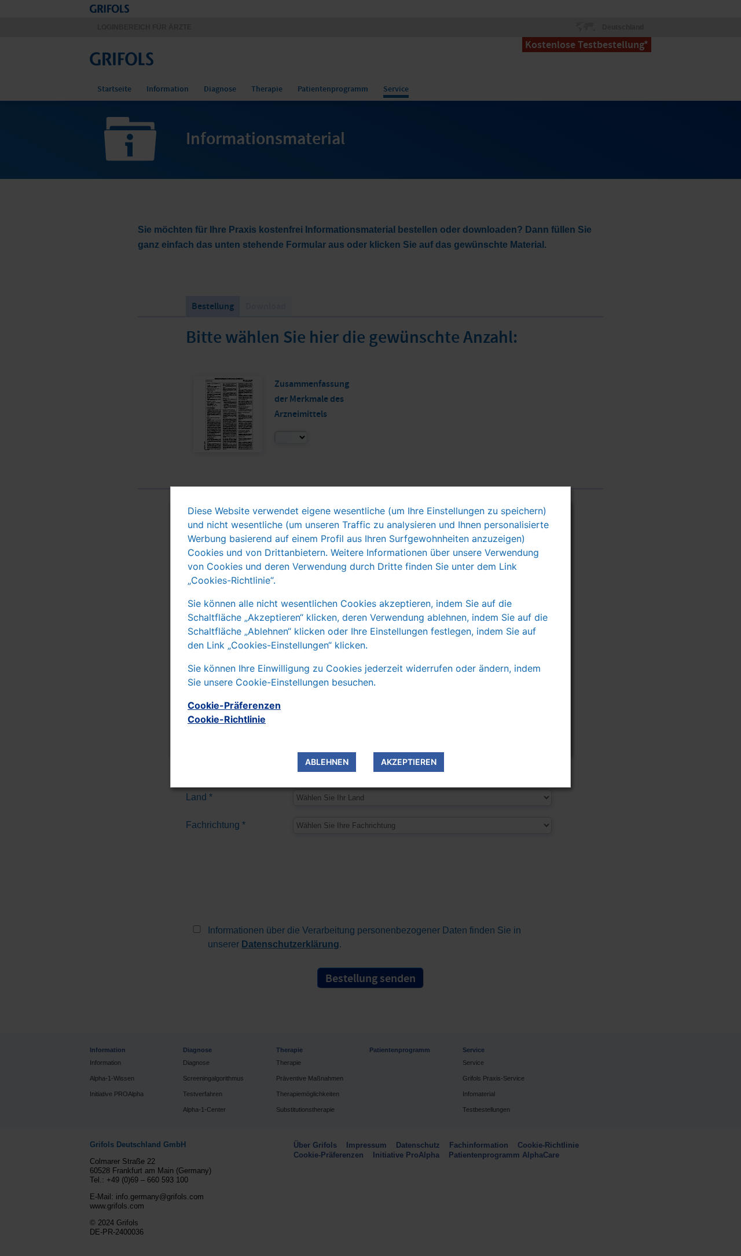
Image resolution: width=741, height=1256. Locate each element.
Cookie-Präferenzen (234, 705)
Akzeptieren (408, 762)
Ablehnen (327, 762)
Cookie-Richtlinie (227, 719)
